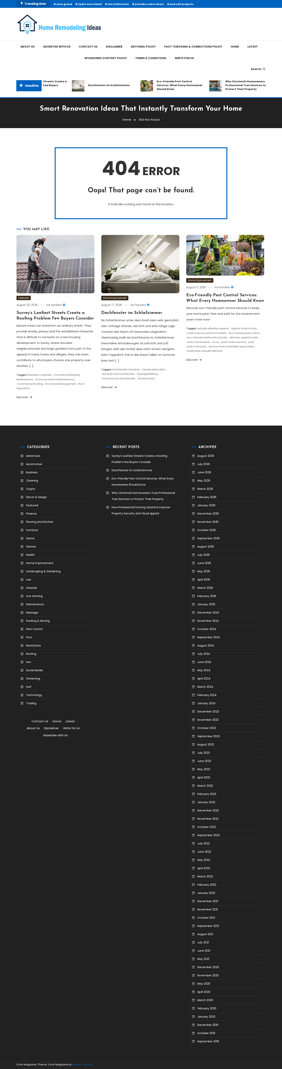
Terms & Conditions (150, 58)
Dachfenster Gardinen (126, 369)
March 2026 (205, 489)
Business (31, 472)
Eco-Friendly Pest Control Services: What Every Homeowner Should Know (170, 85)
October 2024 (206, 629)
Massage (32, 612)
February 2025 (206, 596)
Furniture (32, 530)
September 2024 (208, 637)
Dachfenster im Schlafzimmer (100, 85)
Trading (31, 703)
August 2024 (205, 645)
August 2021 (205, 934)
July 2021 (203, 942)
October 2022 (206, 827)
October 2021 (206, 918)
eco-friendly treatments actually (207, 337)
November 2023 (208, 720)
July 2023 (203, 753)
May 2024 (203, 670)
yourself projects (182, 4)
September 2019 (208, 1041)
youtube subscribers (149, 4)
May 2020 (203, 984)
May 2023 (203, 769)
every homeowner (198, 342)
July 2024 (203, 654)
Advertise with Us (56, 47)
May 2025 (203, 571)
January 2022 (206, 893)
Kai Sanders (54, 305)
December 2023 (208, 711)
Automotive (34, 464)
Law (28, 579)
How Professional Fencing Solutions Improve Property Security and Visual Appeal (141, 510)
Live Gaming (34, 596)
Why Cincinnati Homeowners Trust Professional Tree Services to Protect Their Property (240, 85)
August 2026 (205, 456)
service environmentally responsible (231, 346)
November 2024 (208, 621)
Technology (34, 695)
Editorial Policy (143, 47)
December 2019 (207, 1025)
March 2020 (205, 1000)
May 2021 (203, 959)
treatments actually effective (205, 351)
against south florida (243, 328)
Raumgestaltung (147, 374)
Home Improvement (114, 298)
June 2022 (204, 852)
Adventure (33, 456)
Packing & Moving (38, 621)
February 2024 (207, 695)
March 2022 (205, 876)
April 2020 (203, 992)
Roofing (31, 654)
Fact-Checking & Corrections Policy (193, 47)
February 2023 (206, 794)
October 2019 (206, 1033)
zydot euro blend (90, 4)
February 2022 (206, 885)
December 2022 (208, 810)
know (215, 342)
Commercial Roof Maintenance (54, 379)
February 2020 (206, 1008)
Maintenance (35, 604)
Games (31, 547)
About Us (27, 47)
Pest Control (34, 629)
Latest (252, 47)
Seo (28, 662)
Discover (22, 397)
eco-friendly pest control (244, 333)
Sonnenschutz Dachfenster (118, 378)
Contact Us (88, 47)
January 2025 (206, 604)
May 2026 (203, 481)
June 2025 (204, 563)
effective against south (243, 337)
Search (256, 69)
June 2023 (204, 761)
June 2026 (204, 472)
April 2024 (203, 678)
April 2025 (203, 579)
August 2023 (205, 744)
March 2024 (205, 687)
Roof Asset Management (60, 384)
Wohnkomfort (146, 378)
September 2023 (208, 736)
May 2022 (203, 860)
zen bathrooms (118, 4)
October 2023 (206, 728)
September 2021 (208, 926)
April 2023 (203, 777)
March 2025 (205, 588)
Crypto (30, 489)
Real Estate (33, 645)
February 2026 (206, 497)
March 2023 (205, 786)
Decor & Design (36, 497)
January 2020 (206, 1017)
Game (30, 538)
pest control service (233, 342)
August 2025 (205, 547)
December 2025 (208, 514)
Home (235, 47)
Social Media (34, 670)
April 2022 (203, 868)
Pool (29, 637)
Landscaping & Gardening (43, 571)
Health (30, 555)
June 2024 (204, 662)
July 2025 (203, 555)
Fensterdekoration (153, 369)
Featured (23, 298)
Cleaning (32, 481)
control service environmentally (206, 333)
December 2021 (207, 901)
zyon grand (64, 4)
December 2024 (208, 612)
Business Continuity (39, 375)
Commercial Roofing (30, 384)
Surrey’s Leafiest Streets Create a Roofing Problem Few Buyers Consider (139, 459)
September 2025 (208, 538)
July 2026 (203, 464)
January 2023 (206, 802)
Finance (31, 514)
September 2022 (208, 835)
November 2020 (208, 975)
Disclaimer (114, 47)
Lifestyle (31, 588)
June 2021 (203, 951)
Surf (28, 687)
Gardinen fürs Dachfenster (118, 374)
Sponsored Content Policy (105, 58)
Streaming (33, 678)
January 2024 (206, 703)
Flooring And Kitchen (39, 522)
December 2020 (208, 967)
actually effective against (213, 328)
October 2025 (206, 530)
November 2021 (207, 909)
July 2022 (203, 843)
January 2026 (206, 505)
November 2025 (208, 522)
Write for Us (184, 58)
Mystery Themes (82, 1064)
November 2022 (208, 819)
